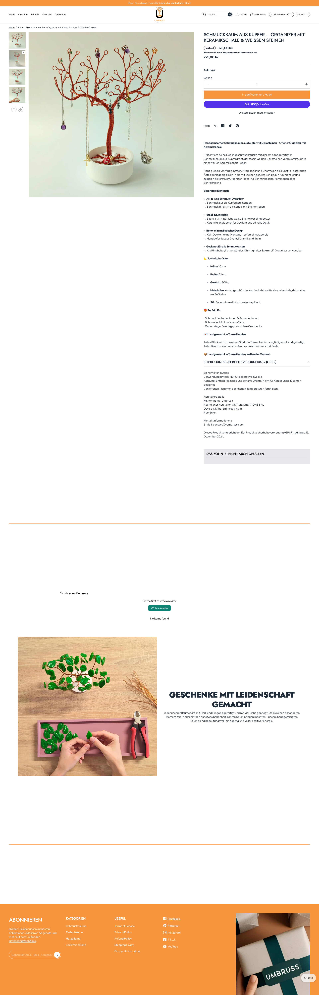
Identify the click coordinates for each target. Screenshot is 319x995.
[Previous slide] (14, 109)
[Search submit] (230, 14)
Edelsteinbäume (76, 945)
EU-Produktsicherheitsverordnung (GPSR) (240, 362)
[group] (17, 40)
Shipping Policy (124, 945)
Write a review (159, 608)
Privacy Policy (123, 932)
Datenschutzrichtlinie (22, 941)
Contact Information (127, 951)
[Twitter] (230, 125)
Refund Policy (123, 938)
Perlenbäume (74, 932)
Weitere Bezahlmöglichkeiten (257, 112)
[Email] (215, 125)
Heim (12, 27)
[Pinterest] (237, 125)
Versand (227, 52)
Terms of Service (124, 926)
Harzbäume (73, 938)
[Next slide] (20, 109)
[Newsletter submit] (57, 955)
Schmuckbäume (76, 926)
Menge (208, 78)
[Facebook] (222, 125)
